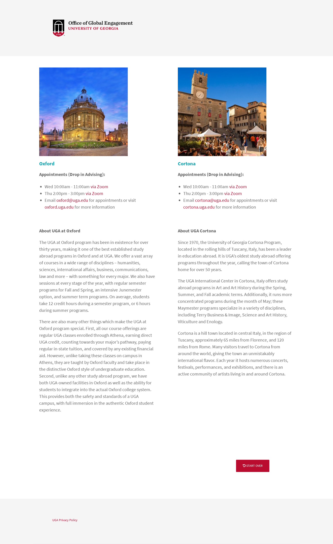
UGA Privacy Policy (64, 520)
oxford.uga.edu (59, 207)
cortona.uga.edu (199, 207)
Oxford (47, 163)
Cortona (187, 163)
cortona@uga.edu (212, 200)
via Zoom (99, 186)
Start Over (254, 466)
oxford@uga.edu (72, 200)
